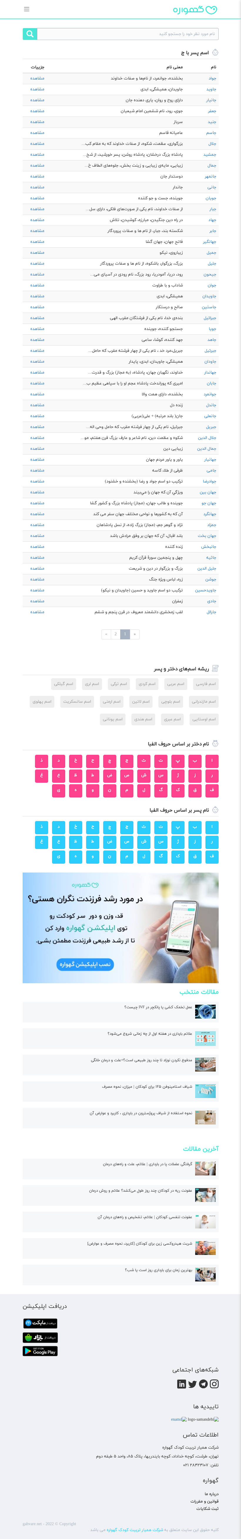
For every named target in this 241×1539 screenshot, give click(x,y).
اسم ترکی (119, 684)
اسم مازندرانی (204, 701)
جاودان (210, 361)
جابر (213, 231)
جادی (211, 601)
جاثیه (211, 557)
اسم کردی (147, 684)
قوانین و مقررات (204, 1501)
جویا (212, 329)
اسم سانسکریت (77, 701)
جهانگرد (209, 514)
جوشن (210, 579)
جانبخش (208, 547)
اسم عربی (175, 684)
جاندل (211, 405)
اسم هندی (143, 719)
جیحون (210, 274)
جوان (212, 285)
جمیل (211, 253)
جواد (212, 78)
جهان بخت (207, 536)
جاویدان (209, 296)
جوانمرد (210, 394)
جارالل (211, 612)
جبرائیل (210, 318)
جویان (211, 198)
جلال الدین (207, 438)
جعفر (212, 111)
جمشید (209, 154)
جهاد (212, 220)
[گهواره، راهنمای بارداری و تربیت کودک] (195, 20)
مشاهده (37, 78)
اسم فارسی (206, 684)
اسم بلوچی (170, 701)
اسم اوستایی (204, 719)
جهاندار (210, 372)
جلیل (212, 263)
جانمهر (210, 176)
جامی (211, 470)
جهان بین (208, 492)
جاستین (209, 307)
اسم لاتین (141, 701)
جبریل (211, 427)
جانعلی (210, 416)
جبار (213, 209)
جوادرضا (209, 481)
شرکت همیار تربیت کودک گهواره (135, 1530)
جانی (211, 187)
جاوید (211, 89)
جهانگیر (209, 242)
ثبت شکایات (207, 1509)
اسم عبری (172, 719)
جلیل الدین (207, 568)
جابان (211, 383)
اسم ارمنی (111, 701)
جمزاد (211, 525)
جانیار (211, 100)
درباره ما (212, 1494)
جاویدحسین (205, 590)
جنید (212, 122)
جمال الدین (206, 449)
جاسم (211, 133)
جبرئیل (210, 351)
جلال (212, 144)
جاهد (211, 340)
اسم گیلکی (63, 684)
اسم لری (92, 684)
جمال (211, 165)
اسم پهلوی (42, 701)
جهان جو (209, 503)
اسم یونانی (113, 719)
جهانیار (210, 459)
